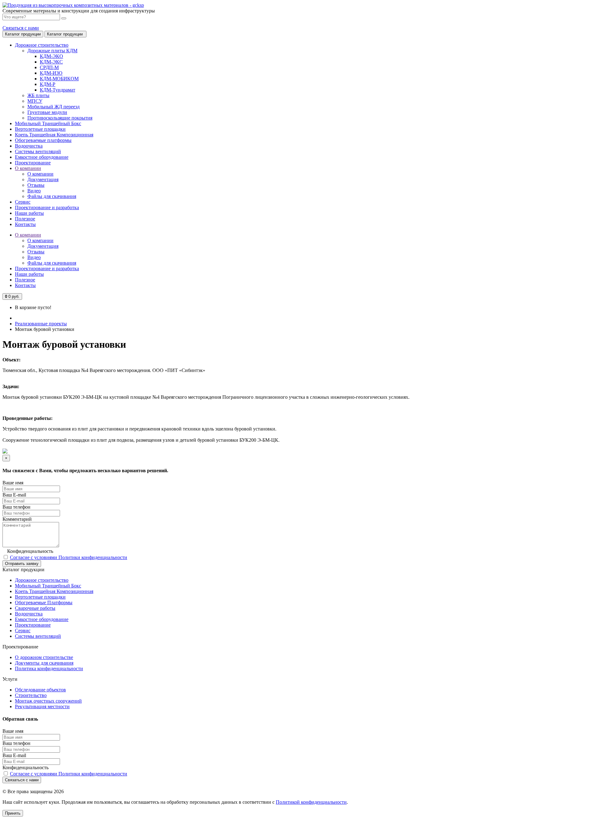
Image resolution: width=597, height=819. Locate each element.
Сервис (22, 630)
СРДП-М (49, 67)
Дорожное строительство (41, 580)
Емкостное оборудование (41, 619)
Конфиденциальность (30, 551)
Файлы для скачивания (51, 196)
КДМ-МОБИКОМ (59, 78)
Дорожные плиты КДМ (52, 50)
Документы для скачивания (44, 663)
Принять (13, 813)
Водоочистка (29, 613)
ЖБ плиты (38, 95)
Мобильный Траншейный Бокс (48, 585)
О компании (40, 174)
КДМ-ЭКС (51, 61)
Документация (42, 179)
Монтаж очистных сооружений (48, 701)
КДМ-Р (47, 84)
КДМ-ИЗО (51, 73)
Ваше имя (12, 482)
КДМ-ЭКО (51, 56)
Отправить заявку (22, 563)
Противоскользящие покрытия (59, 117)
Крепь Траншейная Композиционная (54, 591)
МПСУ (34, 101)
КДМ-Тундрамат (57, 89)
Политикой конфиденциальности (311, 802)
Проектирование (33, 625)
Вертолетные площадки (40, 597)
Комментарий (17, 519)
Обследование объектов (40, 689)
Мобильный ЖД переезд (53, 106)
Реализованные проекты (41, 323)
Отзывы (35, 185)
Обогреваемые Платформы (43, 602)
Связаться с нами (20, 28)
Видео (34, 190)
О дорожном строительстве (44, 657)
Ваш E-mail (14, 494)
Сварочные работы (35, 608)
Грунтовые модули (47, 112)
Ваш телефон (16, 507)
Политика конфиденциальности (49, 668)
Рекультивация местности (42, 706)
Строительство (31, 695)
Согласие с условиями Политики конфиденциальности (68, 557)
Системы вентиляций (38, 636)
